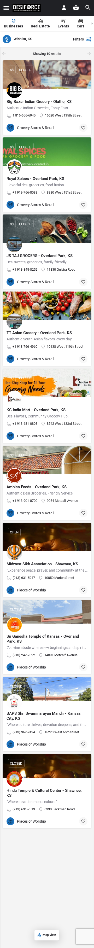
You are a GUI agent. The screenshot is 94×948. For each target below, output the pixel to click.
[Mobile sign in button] (64, 7)
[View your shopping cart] (76, 7)
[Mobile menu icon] (6, 8)
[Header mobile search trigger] (88, 7)
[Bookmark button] (83, 128)
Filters (78, 39)
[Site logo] (27, 8)
